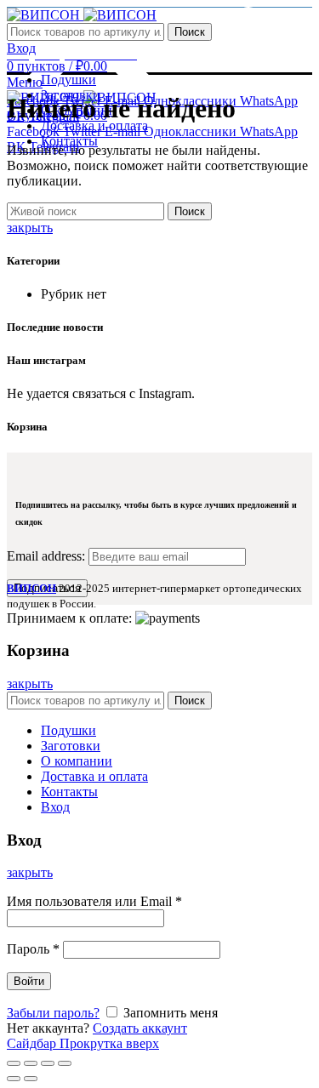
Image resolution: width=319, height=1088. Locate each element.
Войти (29, 981)
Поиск (189, 32)
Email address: (47, 556)
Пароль (33, 949)
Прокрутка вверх (109, 1043)
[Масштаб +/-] (64, 1063)
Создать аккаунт (140, 1028)
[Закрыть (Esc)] (13, 1063)
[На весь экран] (47, 1063)
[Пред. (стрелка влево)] (13, 1078)
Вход (55, 807)
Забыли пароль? (53, 1012)
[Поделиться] (30, 1063)
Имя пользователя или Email (94, 901)
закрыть (30, 227)
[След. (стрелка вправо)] (30, 1078)
